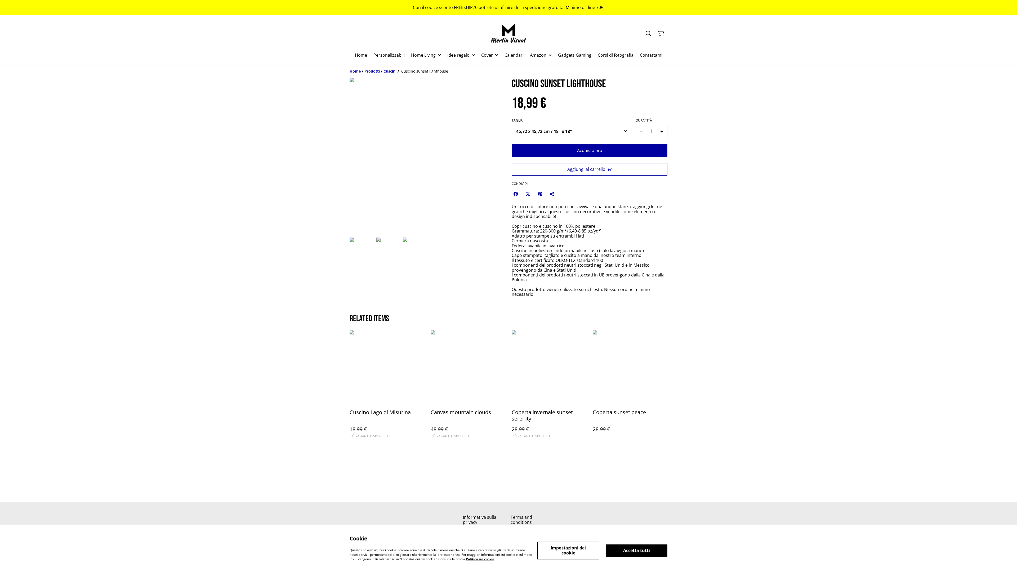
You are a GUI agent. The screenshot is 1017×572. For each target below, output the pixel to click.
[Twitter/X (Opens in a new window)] (528, 194)
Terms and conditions (521, 519)
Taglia (517, 120)
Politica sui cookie (480, 559)
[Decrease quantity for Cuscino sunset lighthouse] (641, 131)
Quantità (644, 120)
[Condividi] (552, 194)
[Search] (648, 33)
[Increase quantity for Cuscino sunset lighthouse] (662, 131)
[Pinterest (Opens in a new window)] (540, 194)
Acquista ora (589, 150)
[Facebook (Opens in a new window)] (516, 194)
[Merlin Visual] (508, 34)
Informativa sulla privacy (479, 519)
